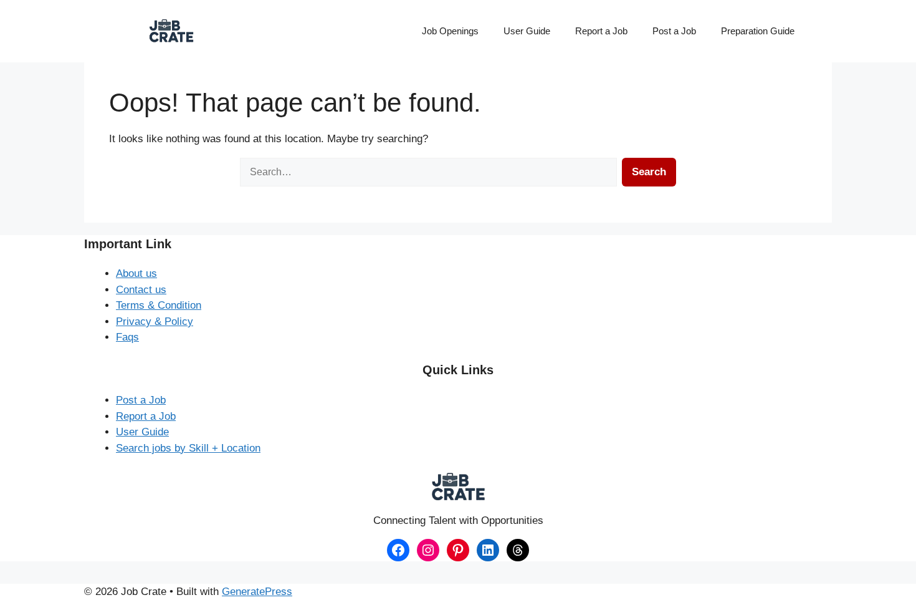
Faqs (127, 337)
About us (136, 273)
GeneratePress (257, 592)
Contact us (141, 290)
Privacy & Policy (154, 321)
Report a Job (601, 31)
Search (649, 172)
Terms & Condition (158, 305)
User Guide (526, 31)
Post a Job (674, 31)
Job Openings (450, 31)
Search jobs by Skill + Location (188, 448)
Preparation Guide (757, 31)
